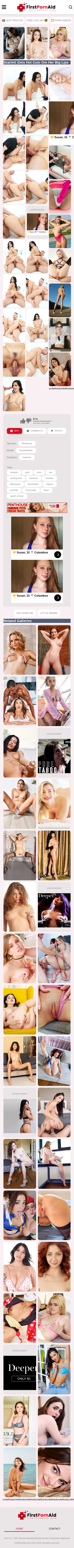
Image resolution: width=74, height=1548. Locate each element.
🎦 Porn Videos (61, 20)
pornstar (14, 490)
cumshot (49, 478)
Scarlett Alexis (26, 450)
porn (27, 472)
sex (50, 472)
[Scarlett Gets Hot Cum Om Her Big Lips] (14, 84)
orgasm (49, 484)
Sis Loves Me (25, 613)
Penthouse (27, 443)
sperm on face (17, 496)
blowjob (14, 472)
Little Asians (48, 613)
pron (39, 472)
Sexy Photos (14, 20)
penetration (33, 484)
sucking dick (16, 478)
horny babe (31, 490)
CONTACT (54, 1528)
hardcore (27, 457)
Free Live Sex (35, 20)
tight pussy (15, 484)
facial (46, 490)
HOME (19, 1528)
